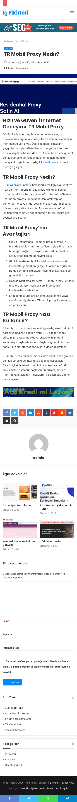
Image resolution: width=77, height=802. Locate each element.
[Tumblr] (46, 412)
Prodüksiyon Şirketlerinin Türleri (56, 507)
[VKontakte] (69, 412)
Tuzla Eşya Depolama (17, 505)
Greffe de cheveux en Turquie (51, 788)
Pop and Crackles (15, 729)
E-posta (8, 634)
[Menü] (72, 12)
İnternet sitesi (11, 647)
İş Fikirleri (24, 41)
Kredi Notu (11, 759)
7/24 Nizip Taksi (14, 707)
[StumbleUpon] (38, 412)
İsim (6, 620)
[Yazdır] (14, 420)
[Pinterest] (54, 412)
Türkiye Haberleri (51, 541)
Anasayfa (11, 41)
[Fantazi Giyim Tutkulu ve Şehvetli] (20, 528)
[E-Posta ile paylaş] (6, 420)
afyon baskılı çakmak (17, 713)
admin (11, 62)
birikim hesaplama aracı (18, 718)
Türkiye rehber (13, 724)
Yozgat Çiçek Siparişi (22, 788)
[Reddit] (62, 412)
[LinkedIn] (30, 412)
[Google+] (22, 412)
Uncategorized (13, 765)
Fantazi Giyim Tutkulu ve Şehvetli (19, 543)
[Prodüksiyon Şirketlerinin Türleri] (57, 492)
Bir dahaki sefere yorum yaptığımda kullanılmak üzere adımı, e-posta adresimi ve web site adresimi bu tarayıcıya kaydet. (36, 666)
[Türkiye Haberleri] (57, 528)
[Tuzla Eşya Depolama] (20, 492)
